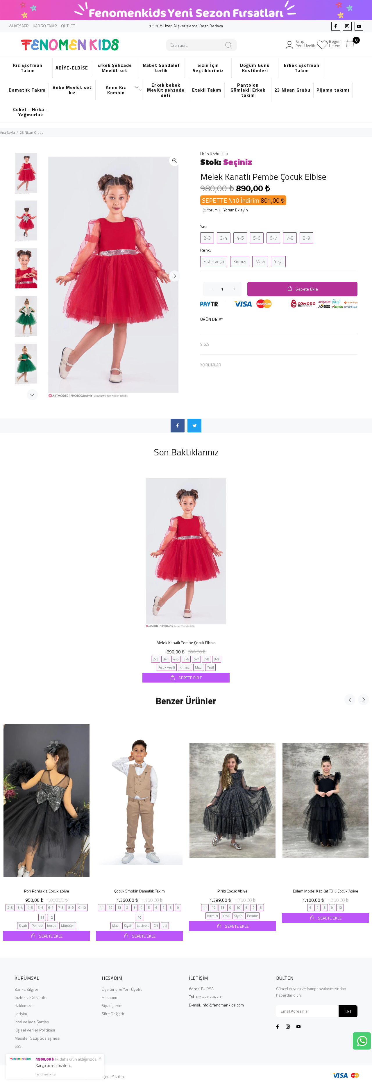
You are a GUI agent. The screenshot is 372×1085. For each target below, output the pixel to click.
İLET (348, 1011)
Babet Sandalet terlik (161, 68)
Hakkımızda (25, 1005)
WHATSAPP (18, 26)
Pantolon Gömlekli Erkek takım (247, 90)
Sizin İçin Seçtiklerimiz (208, 68)
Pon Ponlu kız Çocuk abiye (46, 891)
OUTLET (68, 26)
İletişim (21, 1014)
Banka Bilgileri (27, 989)
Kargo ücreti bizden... (54, 1065)
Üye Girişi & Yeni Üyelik (122, 989)
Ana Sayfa (7, 132)
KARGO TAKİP (45, 26)
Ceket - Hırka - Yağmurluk (30, 112)
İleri (174, 276)
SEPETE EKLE (190, 678)
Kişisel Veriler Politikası (35, 1030)
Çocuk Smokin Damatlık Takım (139, 891)
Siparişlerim (112, 1005)
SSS (18, 1046)
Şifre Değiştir (113, 1014)
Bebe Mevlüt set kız (72, 90)
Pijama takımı (332, 89)
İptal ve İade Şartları (32, 1022)
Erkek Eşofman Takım (301, 68)
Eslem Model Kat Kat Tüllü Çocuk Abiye (325, 891)
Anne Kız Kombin (116, 90)
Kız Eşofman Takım (27, 68)
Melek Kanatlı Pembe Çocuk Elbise (186, 642)
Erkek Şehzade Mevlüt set (114, 68)
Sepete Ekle (307, 289)
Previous (349, 699)
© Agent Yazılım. (110, 1076)
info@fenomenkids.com (223, 1005)
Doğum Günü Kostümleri (255, 68)
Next (32, 394)
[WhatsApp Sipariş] (362, 1040)
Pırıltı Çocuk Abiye (232, 891)
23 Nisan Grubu (292, 89)
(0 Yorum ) (211, 210)
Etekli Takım (206, 89)
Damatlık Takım (27, 89)
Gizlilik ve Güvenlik (31, 997)
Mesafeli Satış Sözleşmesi (37, 1038)
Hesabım (109, 997)
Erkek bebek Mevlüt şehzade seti (166, 90)
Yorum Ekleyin (235, 210)
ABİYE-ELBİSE (72, 67)
